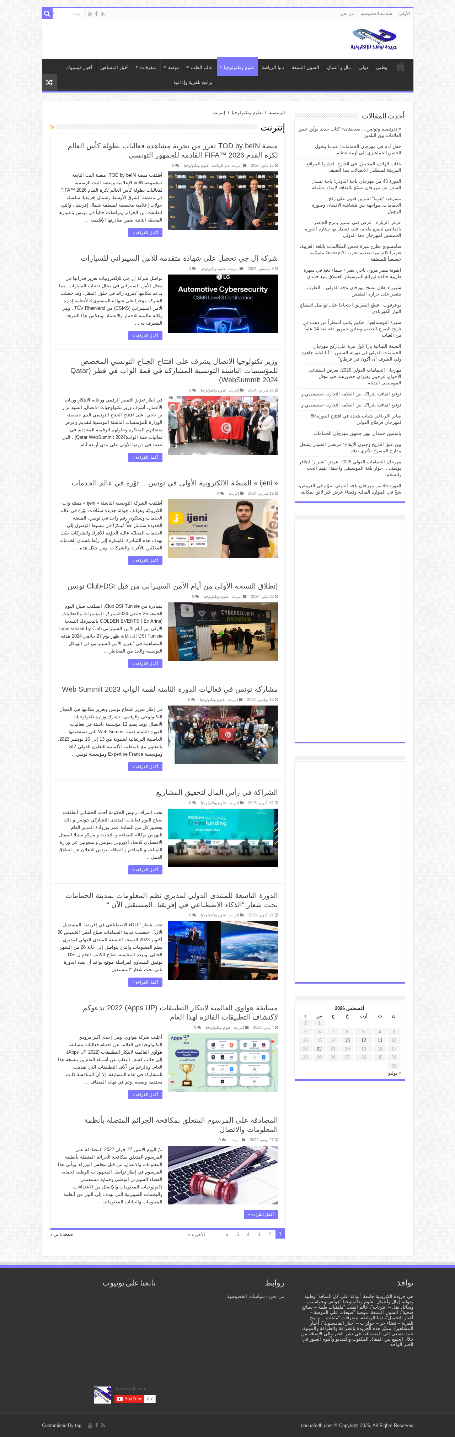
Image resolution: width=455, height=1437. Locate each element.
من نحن (347, 13)
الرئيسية (277, 112)
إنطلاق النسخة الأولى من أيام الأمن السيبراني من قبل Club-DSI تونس (173, 586)
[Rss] (102, 14)
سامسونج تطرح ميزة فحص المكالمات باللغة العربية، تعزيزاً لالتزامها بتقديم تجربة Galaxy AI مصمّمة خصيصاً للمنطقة (350, 253)
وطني (381, 67)
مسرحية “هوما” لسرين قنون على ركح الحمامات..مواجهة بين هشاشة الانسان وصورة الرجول (356, 205)
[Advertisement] (349, 631)
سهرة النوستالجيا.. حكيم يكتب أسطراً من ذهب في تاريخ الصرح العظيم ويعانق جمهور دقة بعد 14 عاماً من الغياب (352, 329)
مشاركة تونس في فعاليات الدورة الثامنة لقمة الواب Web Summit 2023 (170, 689)
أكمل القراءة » (145, 232)
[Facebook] (96, 14)
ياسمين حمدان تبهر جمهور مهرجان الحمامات (357, 433)
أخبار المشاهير (114, 67)
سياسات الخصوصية (246, 1296)
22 (319, 1049)
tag (78, 1425)
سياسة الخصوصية (376, 13)
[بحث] (47, 13)
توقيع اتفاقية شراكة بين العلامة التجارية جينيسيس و (351, 393)
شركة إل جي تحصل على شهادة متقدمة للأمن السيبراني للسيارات (179, 258)
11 (380, 1040)
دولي (363, 67)
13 (347, 1040)
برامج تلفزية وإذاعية (193, 82)
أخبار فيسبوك (79, 67)
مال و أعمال (339, 67)
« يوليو (394, 1073)
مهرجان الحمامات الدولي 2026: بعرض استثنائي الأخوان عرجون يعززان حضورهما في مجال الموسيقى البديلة (355, 376)
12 (363, 1040)
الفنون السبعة (305, 67)
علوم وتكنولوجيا (247, 112)
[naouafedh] (374, 37)
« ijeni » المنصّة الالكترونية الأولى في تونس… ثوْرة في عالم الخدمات (174, 483)
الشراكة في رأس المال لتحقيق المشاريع (217, 792)
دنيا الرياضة (273, 67)
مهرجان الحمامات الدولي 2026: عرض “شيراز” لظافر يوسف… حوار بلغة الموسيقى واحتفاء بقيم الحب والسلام (350, 468)
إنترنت (236, 165)
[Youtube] (90, 14)
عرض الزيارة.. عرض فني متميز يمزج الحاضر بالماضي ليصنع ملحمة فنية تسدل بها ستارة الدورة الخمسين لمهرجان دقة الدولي (353, 229)
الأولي (404, 13)
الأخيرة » (196, 1234)
